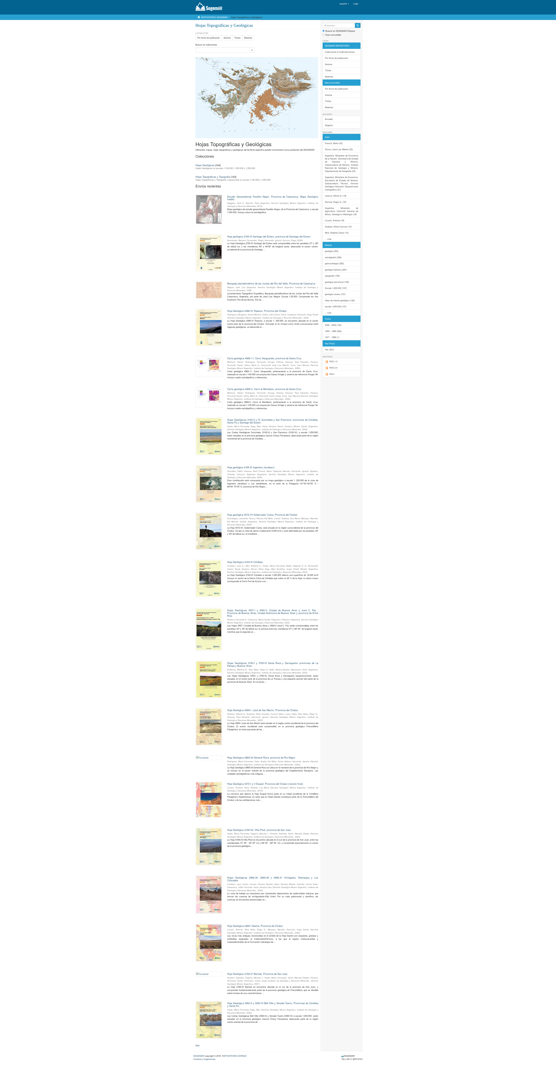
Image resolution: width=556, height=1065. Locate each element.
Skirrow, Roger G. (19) (335, 201)
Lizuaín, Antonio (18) (334, 220)
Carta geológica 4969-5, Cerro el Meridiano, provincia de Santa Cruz (264, 389)
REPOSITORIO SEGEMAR (214, 17)
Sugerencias (209, 1059)
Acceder (329, 118)
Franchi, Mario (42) (334, 143)
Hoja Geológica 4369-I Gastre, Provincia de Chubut (255, 926)
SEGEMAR (198, 1055)
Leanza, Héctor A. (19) (335, 195)
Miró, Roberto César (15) (337, 232)
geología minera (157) (335, 294)
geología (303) (331, 251)
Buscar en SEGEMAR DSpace (340, 30)
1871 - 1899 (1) (332, 337)
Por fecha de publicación (208, 37)
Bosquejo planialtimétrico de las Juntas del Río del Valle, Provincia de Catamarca (271, 283)
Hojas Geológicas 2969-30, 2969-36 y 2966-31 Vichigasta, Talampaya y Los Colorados (272, 879)
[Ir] (358, 25)
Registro (329, 125)
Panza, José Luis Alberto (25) (339, 149)
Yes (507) (329, 349)
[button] (344, 3)
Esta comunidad (333, 34)
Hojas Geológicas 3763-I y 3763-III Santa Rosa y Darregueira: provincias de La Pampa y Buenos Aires (272, 664)
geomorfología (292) (334, 263)
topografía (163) (332, 275)
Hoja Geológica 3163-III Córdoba (245, 562)
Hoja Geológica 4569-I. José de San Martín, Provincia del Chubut (262, 710)
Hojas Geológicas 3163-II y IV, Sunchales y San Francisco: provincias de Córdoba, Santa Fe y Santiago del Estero (272, 421)
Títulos (237, 37)
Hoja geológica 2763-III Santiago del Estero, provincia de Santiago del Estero (268, 236)
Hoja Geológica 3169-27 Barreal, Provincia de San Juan (257, 974)
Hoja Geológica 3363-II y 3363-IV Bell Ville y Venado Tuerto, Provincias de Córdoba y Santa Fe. (272, 1004)
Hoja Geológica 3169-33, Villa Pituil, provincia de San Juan (259, 830)
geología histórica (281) (336, 269)
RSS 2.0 (333, 367)
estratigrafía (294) (333, 257)
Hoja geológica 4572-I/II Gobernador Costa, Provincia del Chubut (262, 514)
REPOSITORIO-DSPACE (234, 1055)
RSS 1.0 (333, 361)
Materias (248, 37)
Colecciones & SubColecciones (340, 51)
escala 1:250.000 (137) (335, 306)
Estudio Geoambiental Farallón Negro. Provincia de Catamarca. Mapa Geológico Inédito (272, 198)
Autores (227, 37)
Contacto (197, 1059)
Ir (252, 50)
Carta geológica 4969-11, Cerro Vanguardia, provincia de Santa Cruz (264, 358)
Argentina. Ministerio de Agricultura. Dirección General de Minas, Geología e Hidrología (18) (341, 211)
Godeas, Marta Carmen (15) (338, 226)
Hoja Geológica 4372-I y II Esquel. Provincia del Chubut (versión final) (265, 783)
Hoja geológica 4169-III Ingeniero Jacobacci (251, 467)
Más (197, 1045)
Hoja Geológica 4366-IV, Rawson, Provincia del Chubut (257, 311)
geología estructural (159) (337, 281)
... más (328, 238)
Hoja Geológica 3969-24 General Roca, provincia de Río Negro (261, 757)
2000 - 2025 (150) (333, 324)
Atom (331, 373)
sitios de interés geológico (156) (340, 300)
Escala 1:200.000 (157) (336, 288)
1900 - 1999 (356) (333, 331)
